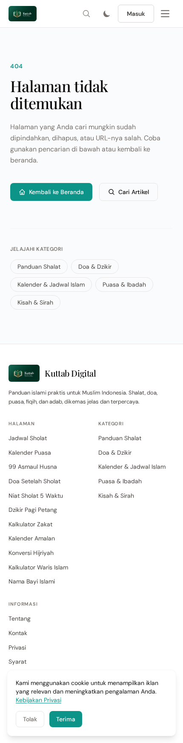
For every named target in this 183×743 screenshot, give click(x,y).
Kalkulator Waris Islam (38, 567)
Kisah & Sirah (35, 302)
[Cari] (86, 13)
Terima (65, 719)
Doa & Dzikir (95, 266)
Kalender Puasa (30, 452)
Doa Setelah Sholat (34, 481)
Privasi (17, 647)
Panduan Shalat (38, 266)
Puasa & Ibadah (124, 284)
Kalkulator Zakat (30, 524)
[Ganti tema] (106, 13)
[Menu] (165, 13)
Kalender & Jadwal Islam (51, 284)
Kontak (18, 633)
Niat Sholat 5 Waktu (36, 495)
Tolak (30, 719)
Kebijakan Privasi (38, 700)
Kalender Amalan (32, 538)
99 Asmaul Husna (33, 466)
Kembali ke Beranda (56, 192)
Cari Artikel (133, 192)
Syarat (17, 661)
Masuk (136, 13)
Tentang (20, 618)
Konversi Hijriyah (31, 553)
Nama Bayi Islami (32, 581)
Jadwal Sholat (28, 438)
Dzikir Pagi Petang (33, 510)
